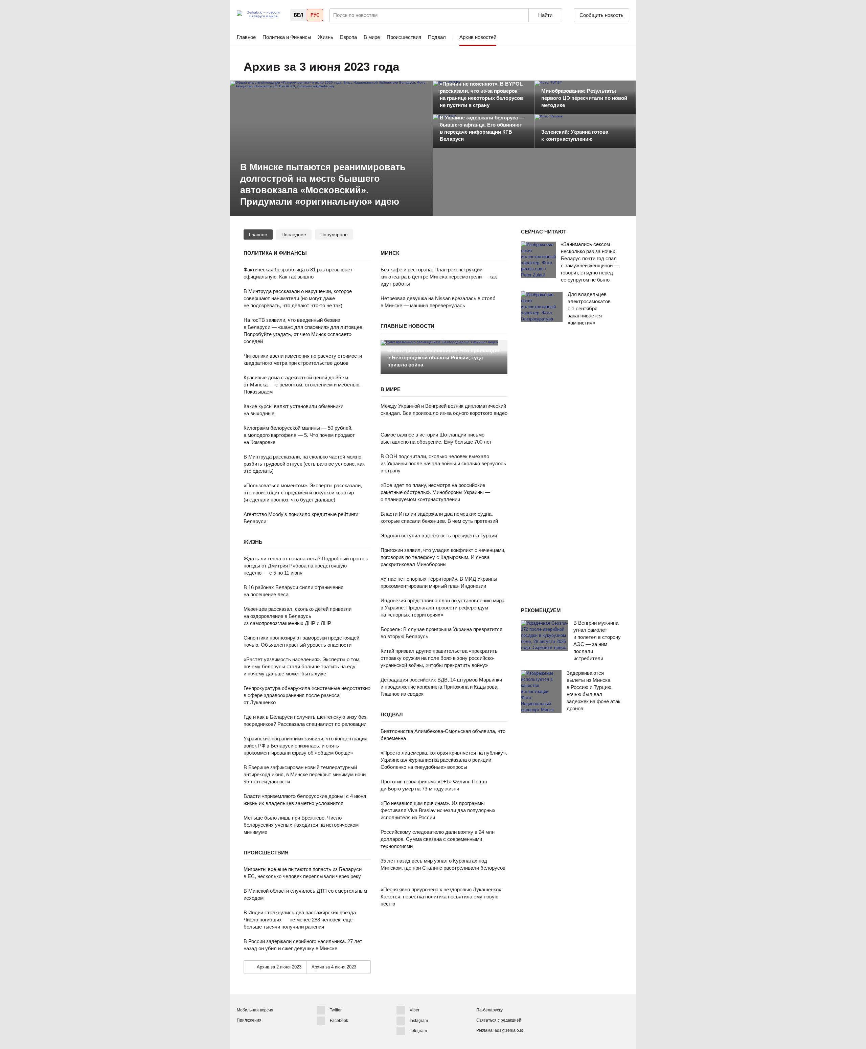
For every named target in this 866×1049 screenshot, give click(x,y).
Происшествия (404, 37)
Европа (348, 37)
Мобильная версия (255, 1010)
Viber (414, 1010)
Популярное (334, 234)
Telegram (418, 1030)
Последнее (293, 234)
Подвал (437, 37)
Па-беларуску (489, 1010)
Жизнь (325, 37)
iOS (254, 1031)
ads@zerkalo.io (509, 1030)
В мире (372, 37)
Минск (390, 252)
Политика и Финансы (287, 37)
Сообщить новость (601, 15)
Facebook (339, 1020)
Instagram (419, 1020)
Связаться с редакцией (498, 1020)
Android (242, 1031)
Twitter (336, 1010)
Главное (246, 37)
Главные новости (407, 326)
